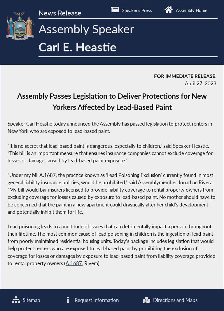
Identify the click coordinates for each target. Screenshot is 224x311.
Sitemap (31, 300)
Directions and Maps (174, 300)
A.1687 (74, 263)
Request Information (96, 300)
